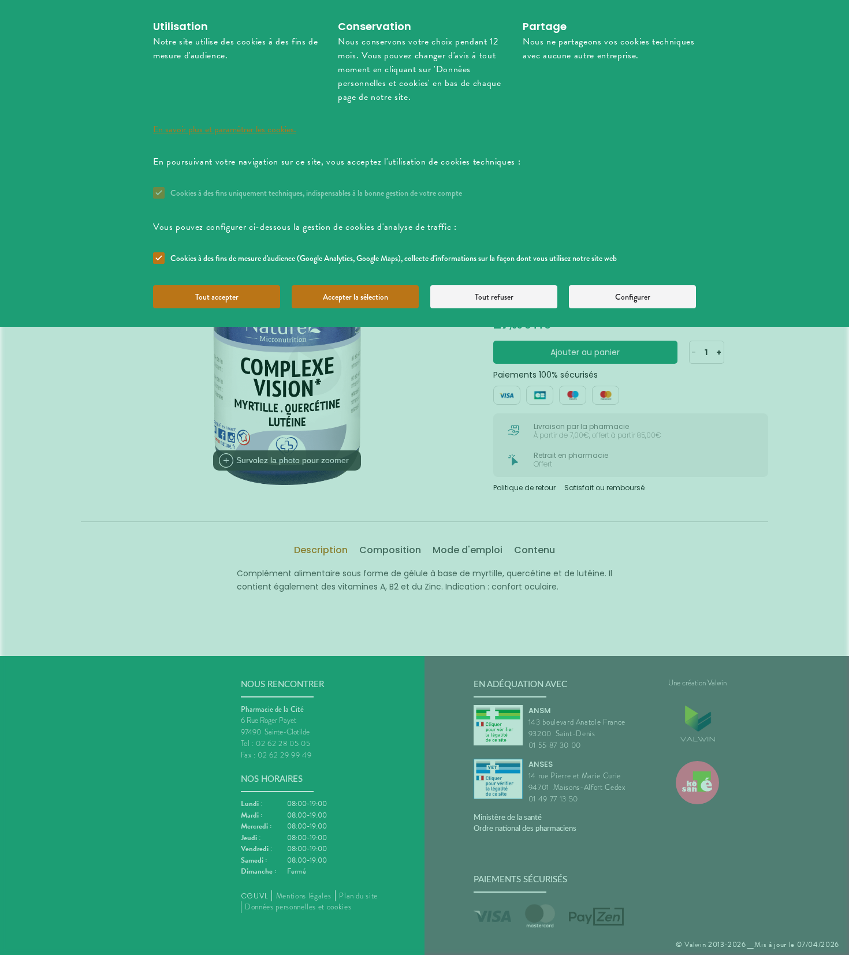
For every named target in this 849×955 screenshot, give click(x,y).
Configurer (632, 297)
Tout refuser (494, 297)
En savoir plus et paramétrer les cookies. (224, 129)
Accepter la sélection (355, 297)
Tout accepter (217, 297)
